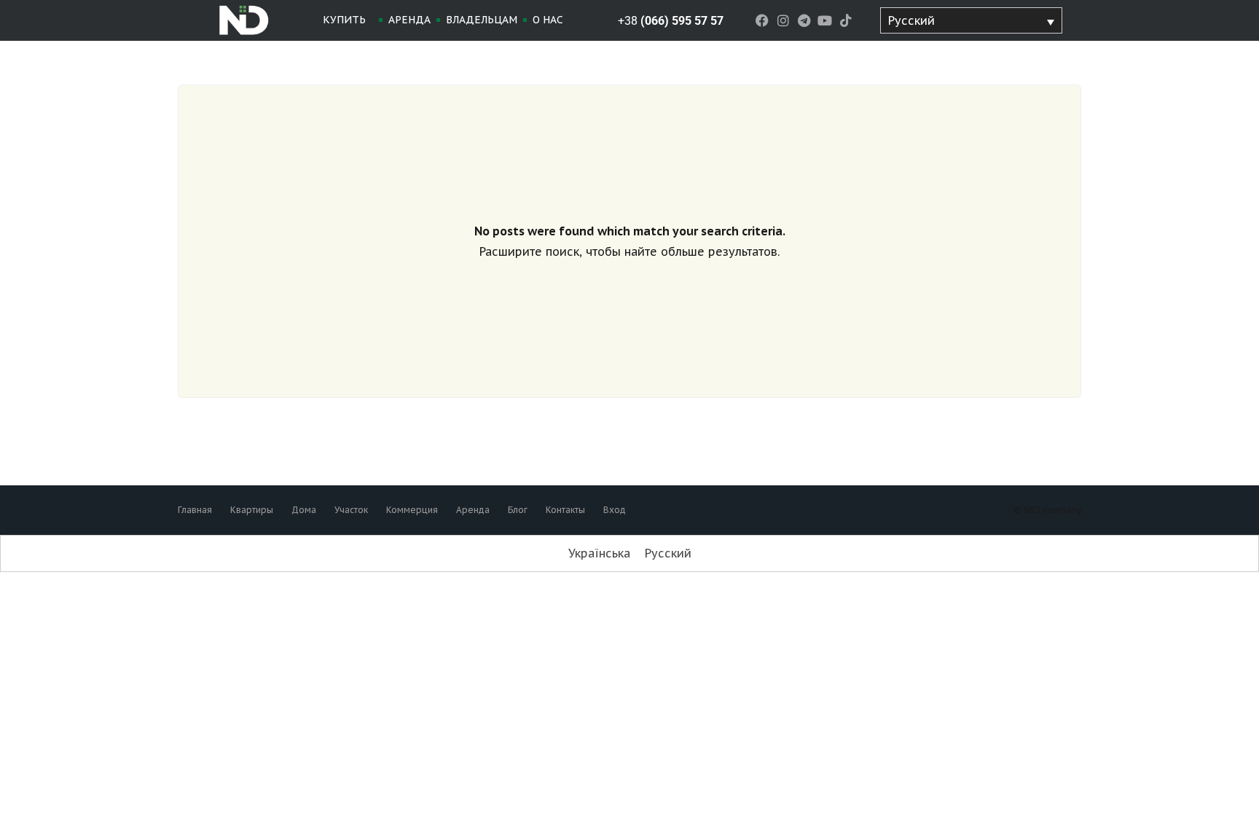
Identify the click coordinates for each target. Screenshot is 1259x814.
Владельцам (481, 19)
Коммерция (412, 509)
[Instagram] (782, 20)
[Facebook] (761, 20)
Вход (614, 509)
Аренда (409, 19)
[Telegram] (804, 20)
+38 (670, 21)
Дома (303, 509)
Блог (517, 509)
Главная (195, 509)
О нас (548, 19)
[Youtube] (825, 20)
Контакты (565, 509)
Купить (344, 19)
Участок (351, 509)
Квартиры (251, 509)
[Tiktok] (846, 20)
